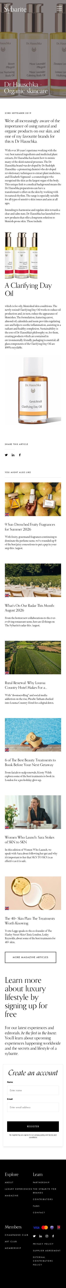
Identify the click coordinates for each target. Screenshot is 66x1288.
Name (10, 1082)
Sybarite (15, 8)
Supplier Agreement (47, 1250)
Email (10, 1099)
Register (33, 1126)
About (9, 1182)
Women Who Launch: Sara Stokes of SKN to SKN (29, 839)
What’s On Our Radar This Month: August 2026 (29, 608)
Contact (39, 1212)
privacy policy (40, 1135)
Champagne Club (16, 1235)
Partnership (41, 1182)
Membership (13, 1248)
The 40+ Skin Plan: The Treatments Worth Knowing (30, 921)
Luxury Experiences (18, 1189)
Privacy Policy (43, 1244)
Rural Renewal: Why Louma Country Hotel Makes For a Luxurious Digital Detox (25, 687)
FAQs (36, 1206)
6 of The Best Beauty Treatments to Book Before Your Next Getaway (30, 762)
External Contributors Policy (43, 1261)
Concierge (12, 1254)
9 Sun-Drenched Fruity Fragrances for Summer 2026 (30, 526)
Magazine (12, 1195)
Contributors (43, 1199)
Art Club (11, 1241)
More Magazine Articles (30, 957)
